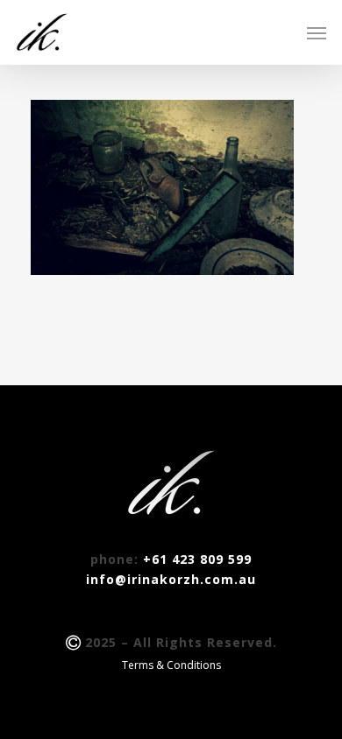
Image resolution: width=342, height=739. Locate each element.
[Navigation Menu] (316, 32)
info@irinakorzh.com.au (171, 579)
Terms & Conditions (171, 665)
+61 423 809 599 (197, 559)
